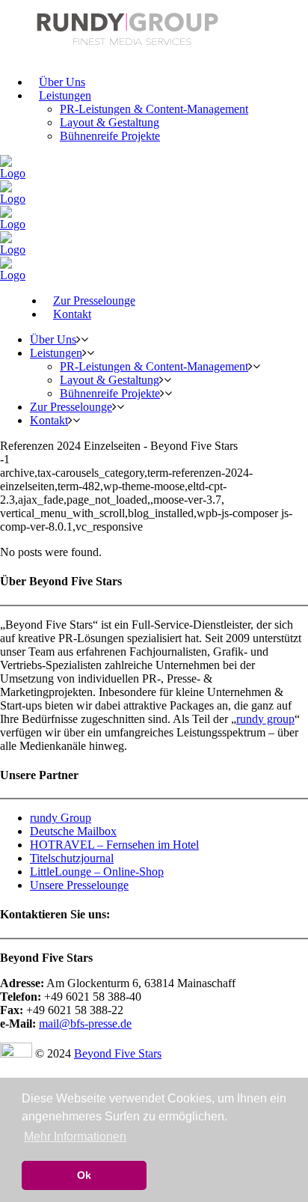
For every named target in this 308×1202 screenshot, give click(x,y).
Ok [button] (84, 1175)
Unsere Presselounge (79, 885)
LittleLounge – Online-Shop (97, 871)
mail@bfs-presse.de (85, 1023)
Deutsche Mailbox (73, 831)
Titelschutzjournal (72, 858)
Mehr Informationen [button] (75, 1136)
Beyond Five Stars (117, 1053)
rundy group (265, 719)
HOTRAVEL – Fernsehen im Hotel (114, 844)
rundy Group (60, 817)
